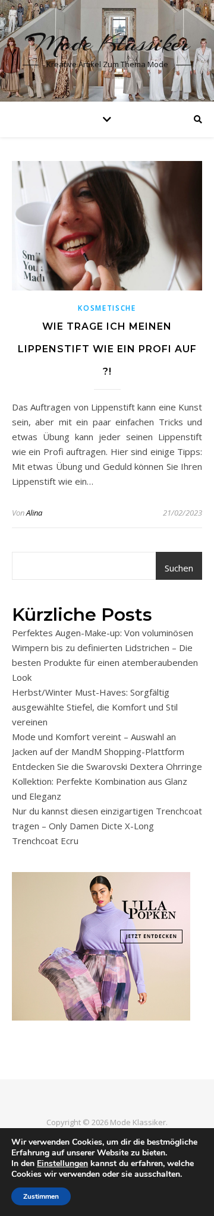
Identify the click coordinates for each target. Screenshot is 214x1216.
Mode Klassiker (107, 43)
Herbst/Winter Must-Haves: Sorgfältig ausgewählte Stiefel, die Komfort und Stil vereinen (95, 707)
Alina (34, 512)
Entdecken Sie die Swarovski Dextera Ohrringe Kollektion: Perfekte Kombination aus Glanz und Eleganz (107, 781)
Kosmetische (107, 308)
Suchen (179, 568)
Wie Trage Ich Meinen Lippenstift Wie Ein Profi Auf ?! (107, 349)
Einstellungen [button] (62, 1163)
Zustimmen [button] (41, 1196)
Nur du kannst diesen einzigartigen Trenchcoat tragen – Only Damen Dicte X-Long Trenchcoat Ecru (107, 826)
